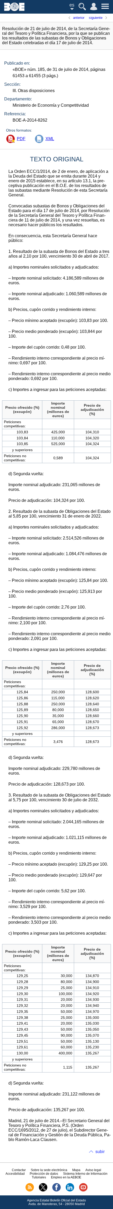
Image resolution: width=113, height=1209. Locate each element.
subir (100, 1151)
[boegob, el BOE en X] (43, 1190)
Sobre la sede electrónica (49, 1170)
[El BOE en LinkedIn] (70, 1190)
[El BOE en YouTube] (83, 1190)
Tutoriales (39, 1177)
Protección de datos (44, 1174)
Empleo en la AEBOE (66, 1177)
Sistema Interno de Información (85, 1174)
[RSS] (29, 1190)
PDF (21, 139)
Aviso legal (93, 1170)
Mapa (76, 1170)
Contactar (19, 1170)
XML (49, 139)
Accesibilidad (15, 1174)
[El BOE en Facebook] (56, 1190)
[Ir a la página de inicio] (14, 9)
